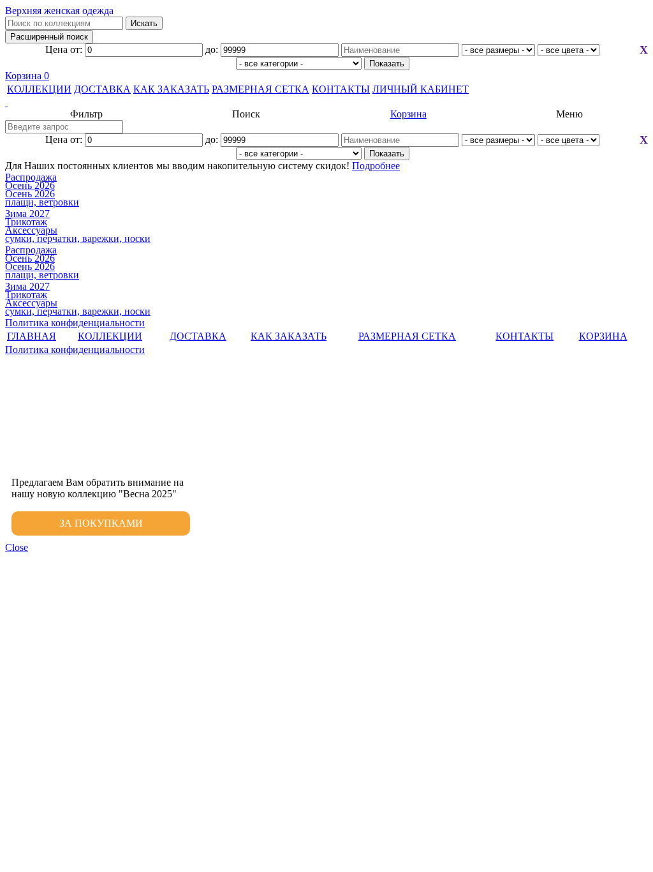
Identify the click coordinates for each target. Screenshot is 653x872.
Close (16, 547)
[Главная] (326, 103)
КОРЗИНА (603, 336)
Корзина (27, 75)
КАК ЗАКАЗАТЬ (171, 89)
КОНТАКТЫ (341, 89)
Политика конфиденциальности (75, 322)
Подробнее (376, 165)
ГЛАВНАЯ (31, 336)
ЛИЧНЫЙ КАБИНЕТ (420, 89)
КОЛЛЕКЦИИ (39, 89)
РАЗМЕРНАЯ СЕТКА (260, 89)
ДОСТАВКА (102, 89)
